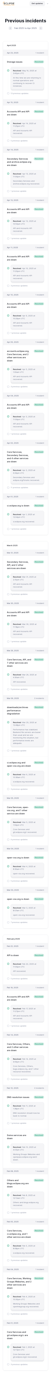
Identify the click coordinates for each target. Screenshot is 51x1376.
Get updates (37, 3)
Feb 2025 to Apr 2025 (25, 28)
